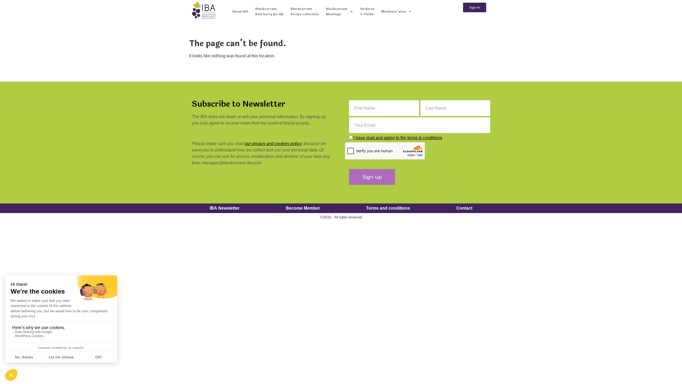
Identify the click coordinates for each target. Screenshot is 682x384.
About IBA (240, 11)
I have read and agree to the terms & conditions (398, 138)
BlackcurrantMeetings (336, 11)
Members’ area (393, 11)
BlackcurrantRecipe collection (305, 11)
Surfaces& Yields (367, 11)
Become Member (303, 208)
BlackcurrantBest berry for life (269, 11)
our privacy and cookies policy (273, 143)
